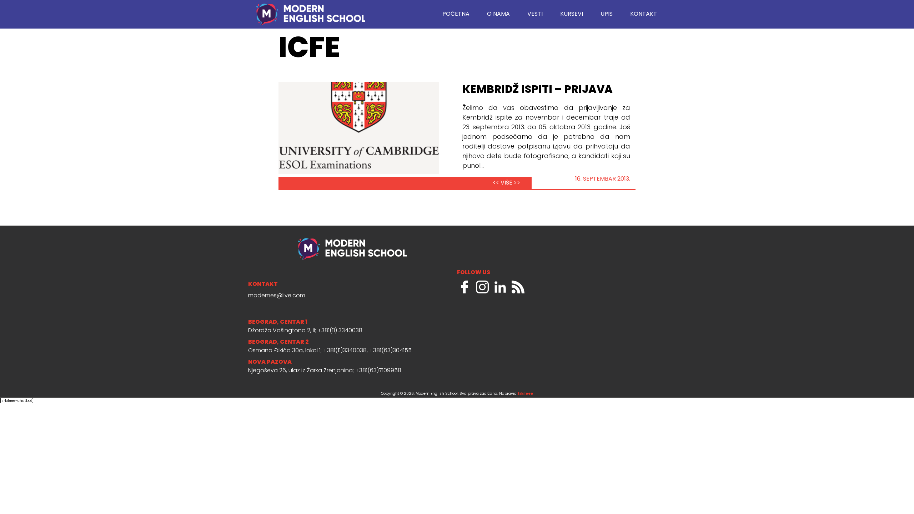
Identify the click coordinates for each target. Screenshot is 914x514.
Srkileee (525, 394)
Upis (607, 14)
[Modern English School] (310, 11)
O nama (498, 14)
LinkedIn (500, 287)
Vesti (535, 14)
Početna (455, 14)
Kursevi (571, 14)
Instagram (482, 287)
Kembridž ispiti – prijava (537, 90)
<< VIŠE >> (506, 183)
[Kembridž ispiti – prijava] (358, 128)
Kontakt (643, 14)
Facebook (464, 287)
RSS (518, 287)
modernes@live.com (276, 296)
